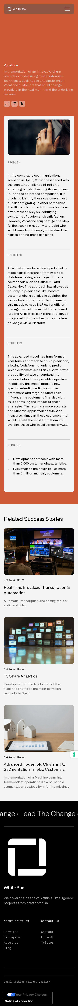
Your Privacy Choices (31, 994)
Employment (13, 937)
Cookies (19, 981)
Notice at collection (19, 1001)
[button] (66, 9)
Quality (44, 981)
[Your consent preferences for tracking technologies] (74, 754)
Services (11, 932)
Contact (47, 932)
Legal (8, 981)
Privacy (31, 981)
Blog (7, 948)
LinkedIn (48, 937)
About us (11, 942)
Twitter (47, 942)
